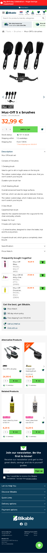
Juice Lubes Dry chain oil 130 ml (10, 421)
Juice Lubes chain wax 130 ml (32, 421)
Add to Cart (25, 129)
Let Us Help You (9, 486)
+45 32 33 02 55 (6, 533)
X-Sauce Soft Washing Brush (31, 370)
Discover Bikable (9, 492)
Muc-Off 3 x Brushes (9, 369)
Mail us (17, 324)
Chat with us (12, 328)
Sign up (39, 471)
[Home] (3, 31)
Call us (10, 324)
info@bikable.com (7, 535)
